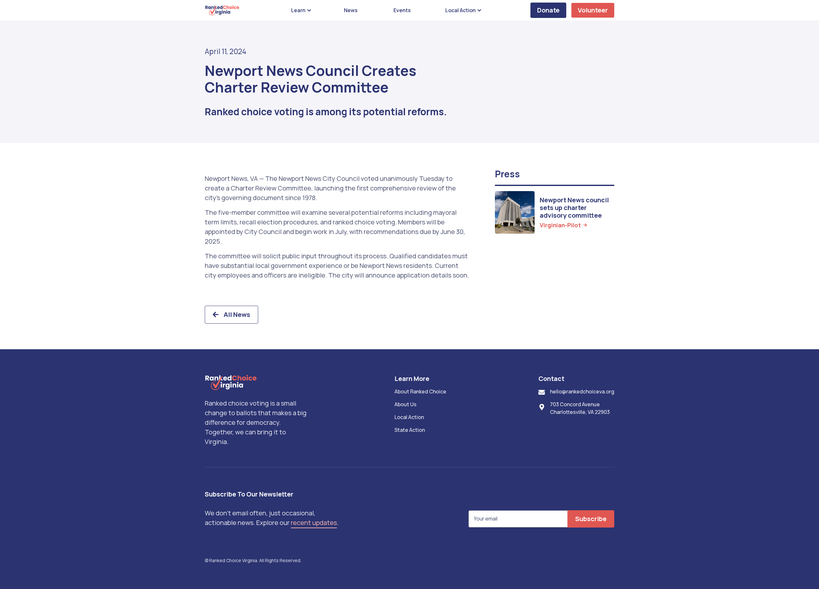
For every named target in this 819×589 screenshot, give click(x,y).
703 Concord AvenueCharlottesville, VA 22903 (580, 408)
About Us (405, 404)
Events (402, 10)
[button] (300, 10)
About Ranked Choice (420, 391)
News (351, 10)
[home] (222, 10)
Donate (548, 10)
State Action (409, 429)
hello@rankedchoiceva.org (582, 391)
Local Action (409, 417)
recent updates (314, 522)
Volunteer (593, 10)
